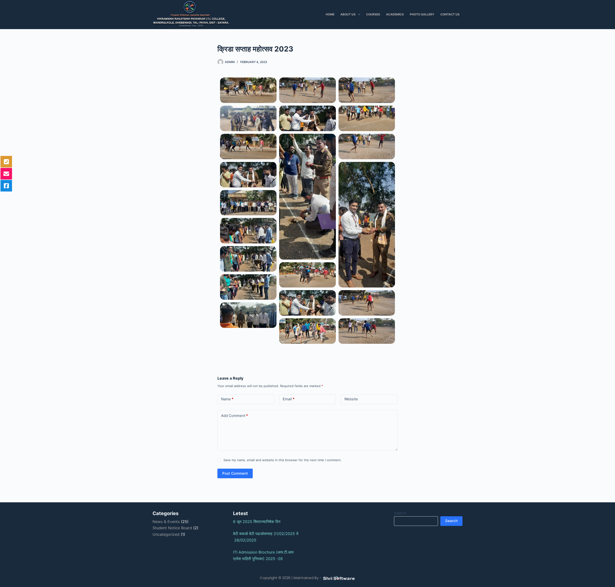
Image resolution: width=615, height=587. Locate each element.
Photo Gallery (422, 14)
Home (330, 14)
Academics (395, 14)
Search (400, 513)
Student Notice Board (172, 527)
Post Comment (235, 473)
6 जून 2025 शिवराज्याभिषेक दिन (258, 521)
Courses (373, 14)
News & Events (166, 521)
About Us (348, 14)
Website (351, 399)
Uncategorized (166, 534)
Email (289, 399)
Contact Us (450, 14)
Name (227, 399)
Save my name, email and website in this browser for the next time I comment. (282, 460)
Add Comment (234, 415)
